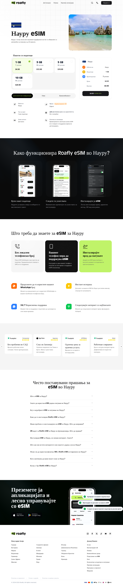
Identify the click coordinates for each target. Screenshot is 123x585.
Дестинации (47, 2)
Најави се (106, 2)
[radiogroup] (43, 73)
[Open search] (92, 3)
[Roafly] (18, 2)
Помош (56, 2)
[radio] (29, 61)
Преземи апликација (67, 2)
